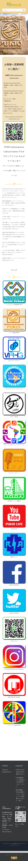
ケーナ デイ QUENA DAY (14, 725)
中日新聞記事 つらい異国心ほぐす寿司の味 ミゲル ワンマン (20, 782)
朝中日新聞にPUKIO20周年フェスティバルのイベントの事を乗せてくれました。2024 (20, 795)
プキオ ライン (14, 641)
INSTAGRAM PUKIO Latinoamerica (14, 669)
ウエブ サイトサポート (14, 361)
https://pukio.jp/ (6, 831)
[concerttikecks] (14, 449)
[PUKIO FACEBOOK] (14, 561)
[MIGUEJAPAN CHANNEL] (14, 674)
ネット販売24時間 (14, 332)
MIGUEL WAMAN (14, 613)
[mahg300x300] (14, 337)
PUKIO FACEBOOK (14, 585)
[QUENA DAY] (14, 702)
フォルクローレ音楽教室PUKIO (14, 304)
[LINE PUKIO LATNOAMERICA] (14, 617)
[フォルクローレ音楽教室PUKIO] (14, 281)
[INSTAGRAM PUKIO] (14, 646)
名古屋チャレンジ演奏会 (14, 501)
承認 (14, 858)
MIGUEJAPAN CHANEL (14, 697)
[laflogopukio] (14, 365)
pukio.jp (15, 843)
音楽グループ (14, 557)
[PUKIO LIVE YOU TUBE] (14, 505)
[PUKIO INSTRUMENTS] (14, 309)
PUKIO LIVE (14, 529)
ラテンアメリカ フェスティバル (14, 388)
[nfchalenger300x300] (14, 477)
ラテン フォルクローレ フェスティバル (14, 445)
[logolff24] (14, 421)
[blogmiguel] (14, 393)
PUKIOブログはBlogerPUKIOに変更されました (20, 772)
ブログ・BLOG (14, 417)
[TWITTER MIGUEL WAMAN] (14, 589)
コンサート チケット (14, 473)
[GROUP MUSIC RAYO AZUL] (14, 533)
